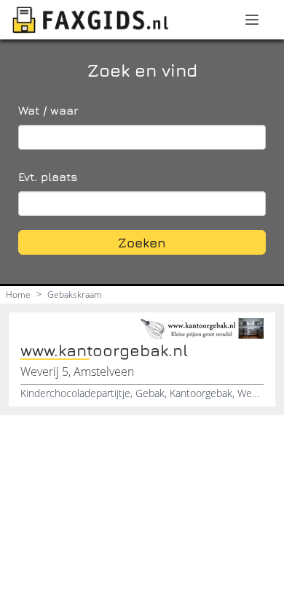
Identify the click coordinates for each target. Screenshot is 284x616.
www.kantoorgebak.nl (104, 350)
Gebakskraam (74, 294)
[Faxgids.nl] (90, 20)
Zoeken (142, 242)
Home (18, 294)
